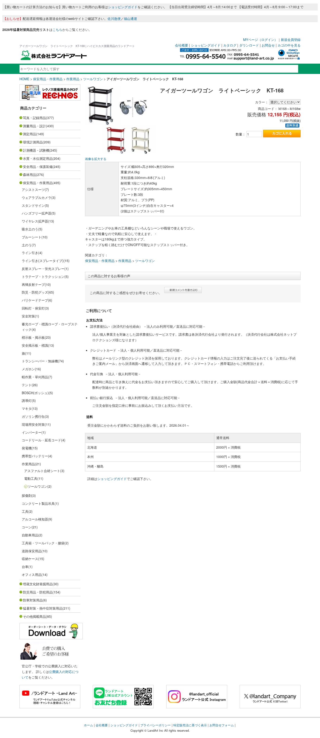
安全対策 (28, 316)
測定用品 (29, 133)
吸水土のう (30, 229)
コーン (27, 527)
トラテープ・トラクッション (43, 276)
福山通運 (130, 18)
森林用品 (29, 174)
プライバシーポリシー (155, 725)
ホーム (88, 725)
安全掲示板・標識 (35, 345)
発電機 (27, 448)
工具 (25, 511)
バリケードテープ (35, 300)
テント (27, 384)
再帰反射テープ (33, 284)
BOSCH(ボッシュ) (35, 392)
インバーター (31, 432)
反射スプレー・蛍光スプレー (43, 268)
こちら (57, 29)
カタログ (229, 45)
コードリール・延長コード (41, 440)
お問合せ (268, 45)
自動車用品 (30, 535)
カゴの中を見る (289, 45)
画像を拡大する (95, 159)
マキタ (27, 408)
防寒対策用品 (33, 600)
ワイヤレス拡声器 (35, 221)
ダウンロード (249, 45)
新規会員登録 (291, 39)
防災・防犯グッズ (35, 292)
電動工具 (30, 478)
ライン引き (30, 252)
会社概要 (181, 45)
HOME (24, 78)
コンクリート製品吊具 (38, 503)
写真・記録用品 (34, 117)
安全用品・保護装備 (37, 166)
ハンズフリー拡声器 (36, 213)
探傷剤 (27, 495)
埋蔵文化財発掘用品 (37, 584)
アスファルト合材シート (42, 470)
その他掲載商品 (34, 616)
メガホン (28, 369)
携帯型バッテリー (35, 456)
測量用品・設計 (34, 126)
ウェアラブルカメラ (36, 197)
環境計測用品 (33, 142)
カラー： (261, 102)
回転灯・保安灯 (33, 308)
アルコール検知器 (35, 519)
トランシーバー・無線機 (40, 361)
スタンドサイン (33, 205)
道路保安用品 (31, 551)
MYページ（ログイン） (260, 39)
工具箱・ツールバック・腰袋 (43, 543)
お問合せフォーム (221, 725)
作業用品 (72, 78)
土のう (27, 245)
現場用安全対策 (33, 424)
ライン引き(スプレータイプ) (42, 260)
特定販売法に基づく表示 (190, 725)
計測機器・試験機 (36, 150)
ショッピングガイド (123, 6)
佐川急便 (114, 18)
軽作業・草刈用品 (35, 376)
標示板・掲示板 (33, 337)
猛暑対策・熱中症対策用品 (42, 608)
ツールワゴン (93, 78)
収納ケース (30, 558)
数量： (241, 134)
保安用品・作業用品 (48, 78)
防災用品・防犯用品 (37, 592)
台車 (25, 566)
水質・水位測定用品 (37, 158)
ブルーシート (31, 237)
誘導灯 (27, 400)
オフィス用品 (31, 574)
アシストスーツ (33, 189)
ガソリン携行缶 (33, 416)
